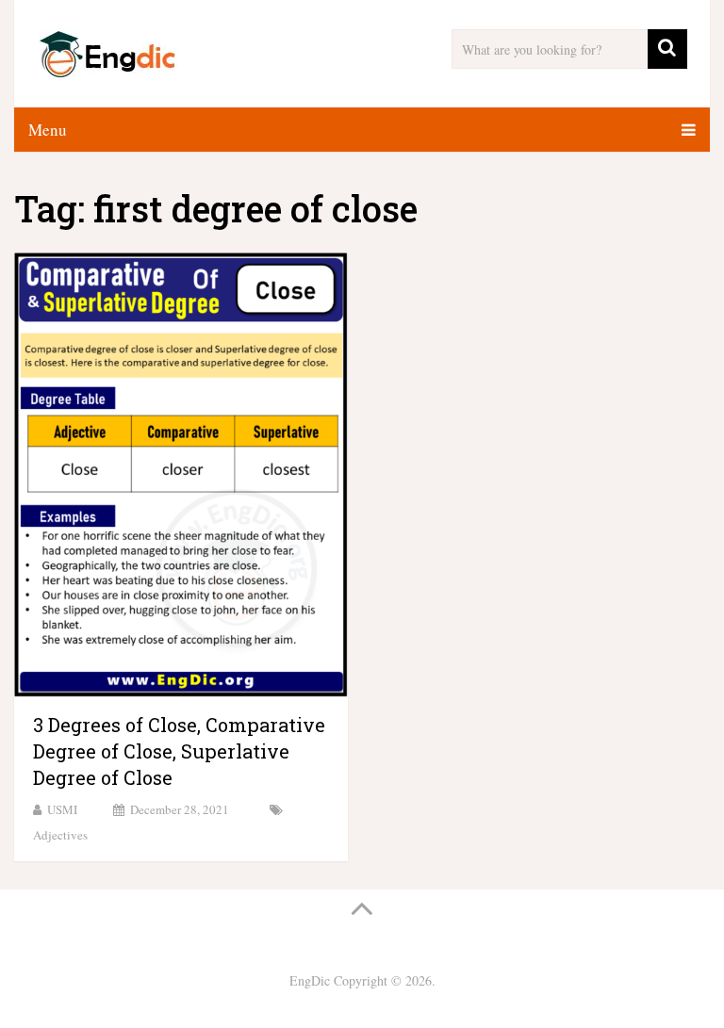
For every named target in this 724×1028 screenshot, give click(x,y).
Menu (47, 129)
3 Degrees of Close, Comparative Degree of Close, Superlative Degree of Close (179, 751)
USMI (62, 809)
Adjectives (60, 834)
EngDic (309, 980)
